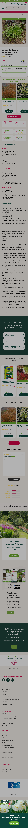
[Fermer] (25, 802)
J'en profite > (14, 823)
